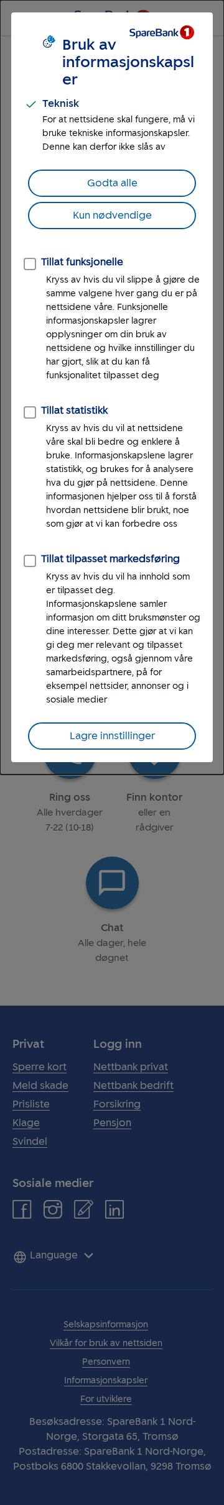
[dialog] (112, 387)
